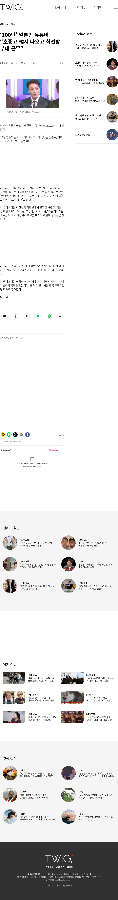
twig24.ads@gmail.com (63, 880)
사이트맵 (88, 874)
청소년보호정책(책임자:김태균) (75, 874)
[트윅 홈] (11, 7)
